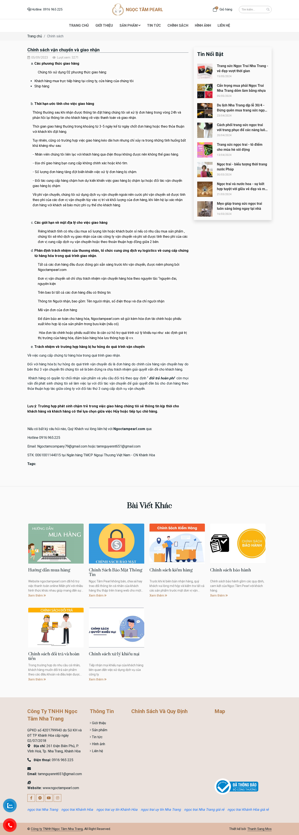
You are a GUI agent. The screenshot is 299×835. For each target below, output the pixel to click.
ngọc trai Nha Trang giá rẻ (204, 809)
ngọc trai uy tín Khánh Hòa (116, 809)
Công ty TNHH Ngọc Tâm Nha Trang (57, 829)
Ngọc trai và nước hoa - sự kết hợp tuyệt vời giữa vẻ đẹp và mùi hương (242, 189)
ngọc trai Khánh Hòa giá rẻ (248, 809)
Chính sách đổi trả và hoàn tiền (53, 656)
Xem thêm (36, 595)
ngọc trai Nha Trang (42, 809)
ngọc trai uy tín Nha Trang (161, 809)
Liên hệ (97, 751)
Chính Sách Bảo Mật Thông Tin (115, 573)
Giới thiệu (98, 723)
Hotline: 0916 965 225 (46, 9)
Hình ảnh (98, 744)
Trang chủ (34, 36)
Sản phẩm (99, 730)
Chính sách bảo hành (230, 570)
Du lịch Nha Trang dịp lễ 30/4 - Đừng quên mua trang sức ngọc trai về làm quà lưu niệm (241, 110)
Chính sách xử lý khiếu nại (114, 654)
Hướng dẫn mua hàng (49, 570)
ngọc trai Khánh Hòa (77, 809)
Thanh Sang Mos (259, 829)
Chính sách (55, 36)
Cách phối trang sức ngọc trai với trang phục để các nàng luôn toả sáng (242, 130)
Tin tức (96, 737)
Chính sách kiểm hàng (171, 570)
